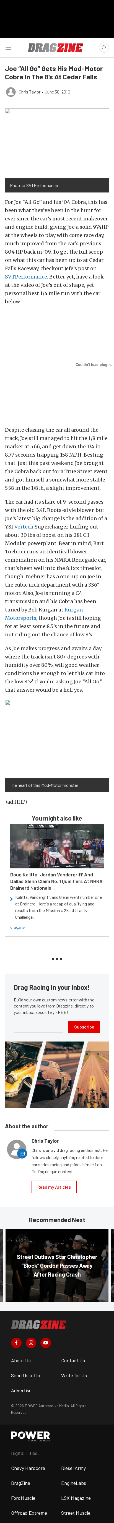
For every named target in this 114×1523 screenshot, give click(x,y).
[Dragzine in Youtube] (45, 1343)
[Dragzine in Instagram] (31, 1343)
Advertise (21, 1390)
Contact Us (73, 1360)
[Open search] (104, 48)
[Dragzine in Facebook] (16, 1343)
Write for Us (74, 1375)
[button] (57, 143)
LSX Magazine (76, 1498)
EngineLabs (73, 1483)
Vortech (23, 527)
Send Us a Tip (25, 1375)
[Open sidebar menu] (8, 47)
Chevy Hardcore (28, 1468)
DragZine (20, 1483)
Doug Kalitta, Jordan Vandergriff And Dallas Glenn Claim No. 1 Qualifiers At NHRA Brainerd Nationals (56, 881)
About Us (21, 1360)
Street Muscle (75, 1513)
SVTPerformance (26, 277)
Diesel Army (73, 1468)
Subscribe (84, 1026)
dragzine (17, 927)
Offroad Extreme (29, 1513)
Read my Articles (54, 1186)
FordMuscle (23, 1498)
